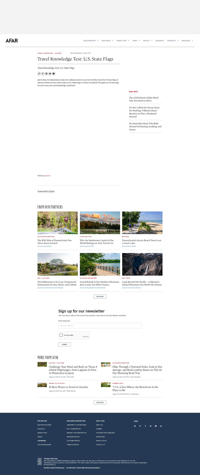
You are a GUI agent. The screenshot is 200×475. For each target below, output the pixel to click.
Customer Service (73, 440)
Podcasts (171, 41)
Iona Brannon (134, 394)
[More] (97, 41)
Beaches (125, 236)
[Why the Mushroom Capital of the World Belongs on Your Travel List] (100, 222)
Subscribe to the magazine (76, 425)
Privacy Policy (101, 440)
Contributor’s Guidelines (105, 433)
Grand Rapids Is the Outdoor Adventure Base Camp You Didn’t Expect (99, 283)
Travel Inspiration (45, 53)
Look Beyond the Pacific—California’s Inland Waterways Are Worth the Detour (142, 283)
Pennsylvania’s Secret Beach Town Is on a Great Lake (141, 241)
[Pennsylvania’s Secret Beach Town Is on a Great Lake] (142, 222)
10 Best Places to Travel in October (68, 387)
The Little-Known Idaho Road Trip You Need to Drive (143, 99)
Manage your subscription (76, 433)
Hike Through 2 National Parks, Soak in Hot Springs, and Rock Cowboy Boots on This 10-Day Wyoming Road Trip (137, 370)
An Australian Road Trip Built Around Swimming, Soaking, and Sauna (145, 126)
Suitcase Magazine (44, 444)
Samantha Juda (46, 191)
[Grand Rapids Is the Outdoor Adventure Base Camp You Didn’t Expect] (100, 264)
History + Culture (56, 363)
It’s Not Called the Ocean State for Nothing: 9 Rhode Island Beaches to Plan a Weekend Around (144, 112)
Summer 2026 (117, 383)
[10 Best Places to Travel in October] (42, 384)
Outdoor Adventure (46, 236)
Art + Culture (43, 278)
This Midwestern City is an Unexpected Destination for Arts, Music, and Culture (57, 283)
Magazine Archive (73, 437)
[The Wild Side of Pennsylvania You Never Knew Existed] (58, 222)
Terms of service (73, 444)
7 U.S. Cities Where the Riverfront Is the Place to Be (135, 388)
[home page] (12, 40)
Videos (40, 437)
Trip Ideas (106, 41)
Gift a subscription (74, 429)
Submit (65, 344)
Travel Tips (122, 41)
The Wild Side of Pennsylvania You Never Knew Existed (55, 241)
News (135, 41)
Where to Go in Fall (57, 383)
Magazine (186, 41)
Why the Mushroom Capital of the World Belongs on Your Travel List (97, 241)
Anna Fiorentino (135, 377)
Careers (99, 429)
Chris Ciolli (70, 377)
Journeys (160, 41)
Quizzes (58, 53)
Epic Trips (126, 278)
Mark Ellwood (71, 391)
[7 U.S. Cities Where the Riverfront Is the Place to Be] (105, 384)
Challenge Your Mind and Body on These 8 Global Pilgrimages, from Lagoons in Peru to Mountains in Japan (73, 370)
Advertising (100, 437)
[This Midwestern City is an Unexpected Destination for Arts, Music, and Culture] (58, 264)
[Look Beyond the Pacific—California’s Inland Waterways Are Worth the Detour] (142, 264)
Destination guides (44, 425)
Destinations (90, 41)
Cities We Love (86, 236)
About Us (99, 425)
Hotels (146, 41)
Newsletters (42, 433)
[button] (54, 468)
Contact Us (100, 444)
